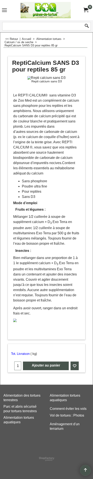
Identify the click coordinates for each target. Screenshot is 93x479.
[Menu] (4, 10)
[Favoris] (75, 366)
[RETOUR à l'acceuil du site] (46, 10)
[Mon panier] (85, 10)
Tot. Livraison (20, 353)
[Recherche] (87, 26)
